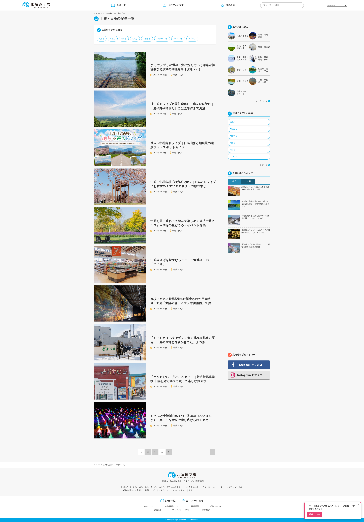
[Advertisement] (249, 305)
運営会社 (158, 510)
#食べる (233, 136)
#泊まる (147, 38)
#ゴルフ (192, 38)
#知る (123, 38)
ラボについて (149, 506)
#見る (101, 38)
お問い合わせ (215, 506)
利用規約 (206, 510)
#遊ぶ (112, 38)
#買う (134, 38)
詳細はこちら (314, 514)
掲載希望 (195, 506)
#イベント (178, 38)
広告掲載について (173, 506)
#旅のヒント (162, 38)
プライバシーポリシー (182, 510)
